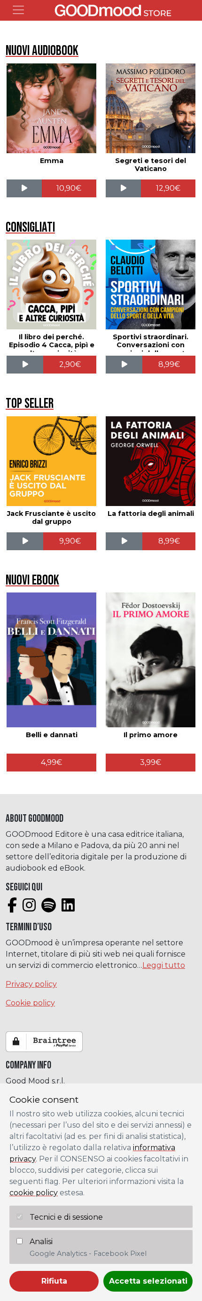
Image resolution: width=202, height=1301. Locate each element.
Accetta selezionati (148, 1281)
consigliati (30, 227)
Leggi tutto (163, 965)
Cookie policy (30, 1002)
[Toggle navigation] (18, 10)
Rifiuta (54, 1281)
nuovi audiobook (42, 51)
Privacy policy (31, 984)
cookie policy (33, 1192)
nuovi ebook (32, 580)
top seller (30, 404)
